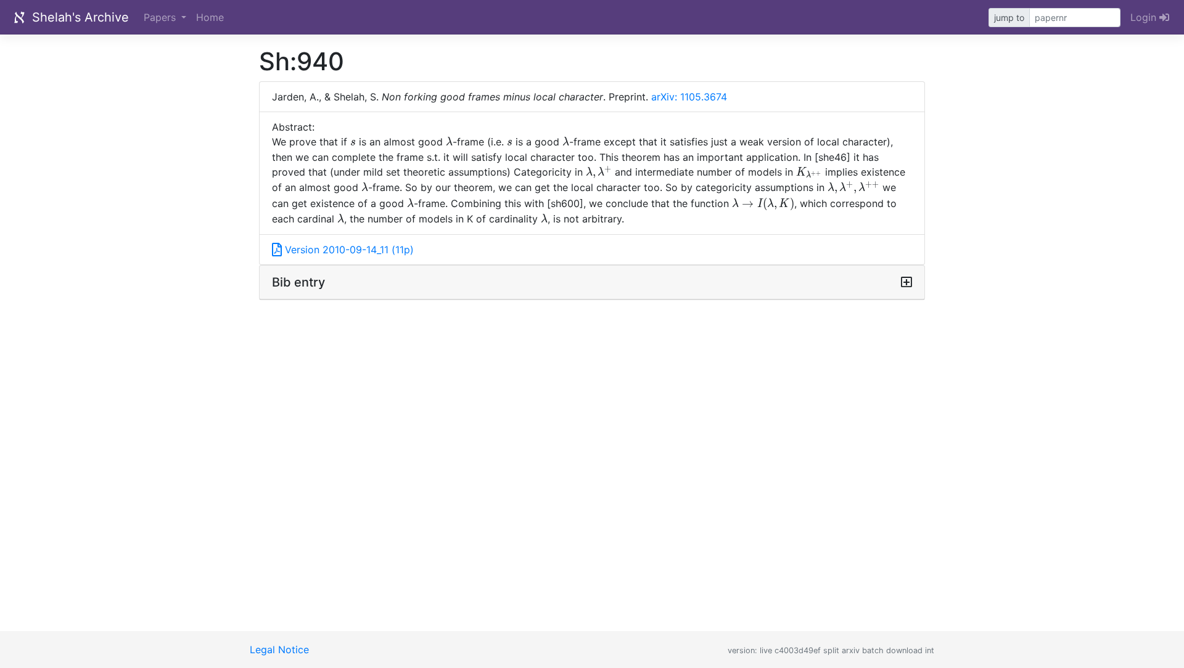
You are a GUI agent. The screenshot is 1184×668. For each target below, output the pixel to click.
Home (210, 17)
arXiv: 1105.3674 (689, 97)
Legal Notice (279, 649)
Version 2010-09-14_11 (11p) (348, 249)
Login (1144, 17)
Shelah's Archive (78, 17)
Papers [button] (161, 17)
